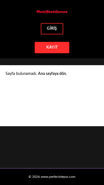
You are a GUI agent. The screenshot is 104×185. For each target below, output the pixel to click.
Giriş (52, 29)
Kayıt (52, 47)
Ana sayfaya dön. (52, 74)
